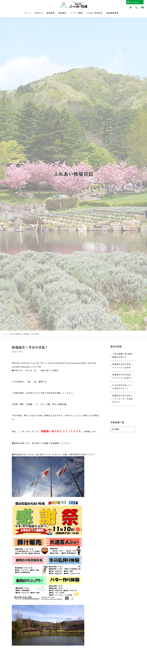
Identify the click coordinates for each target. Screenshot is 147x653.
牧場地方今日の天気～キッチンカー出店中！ (122, 376)
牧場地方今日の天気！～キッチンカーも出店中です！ (122, 398)
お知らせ (39, 12)
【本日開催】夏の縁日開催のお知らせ (122, 355)
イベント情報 (76, 12)
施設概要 (50, 12)
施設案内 (62, 12)
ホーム (28, 12)
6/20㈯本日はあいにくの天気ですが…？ (122, 387)
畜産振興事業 (112, 12)
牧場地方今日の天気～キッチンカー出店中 (122, 366)
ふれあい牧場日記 (94, 12)
